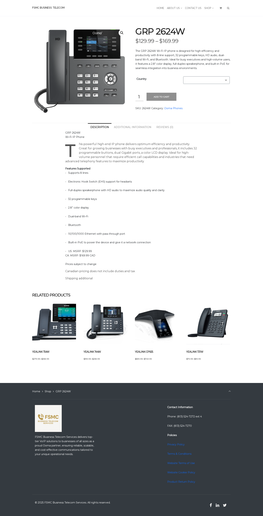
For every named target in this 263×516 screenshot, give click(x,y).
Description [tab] (99, 127)
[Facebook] (211, 505)
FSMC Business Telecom (48, 7)
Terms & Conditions (179, 453)
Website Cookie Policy (181, 472)
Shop (48, 391)
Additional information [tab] (132, 127)
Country (142, 79)
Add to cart (161, 96)
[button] (122, 33)
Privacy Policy (176, 444)
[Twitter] (224, 505)
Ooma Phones (173, 108)
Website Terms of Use (181, 463)
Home (36, 391)
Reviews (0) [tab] (164, 127)
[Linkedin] (217, 505)
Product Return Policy (181, 481)
